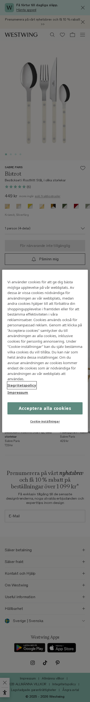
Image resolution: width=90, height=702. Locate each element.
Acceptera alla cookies (45, 408)
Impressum (17, 392)
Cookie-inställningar (45, 421)
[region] (45, 351)
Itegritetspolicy (21, 385)
